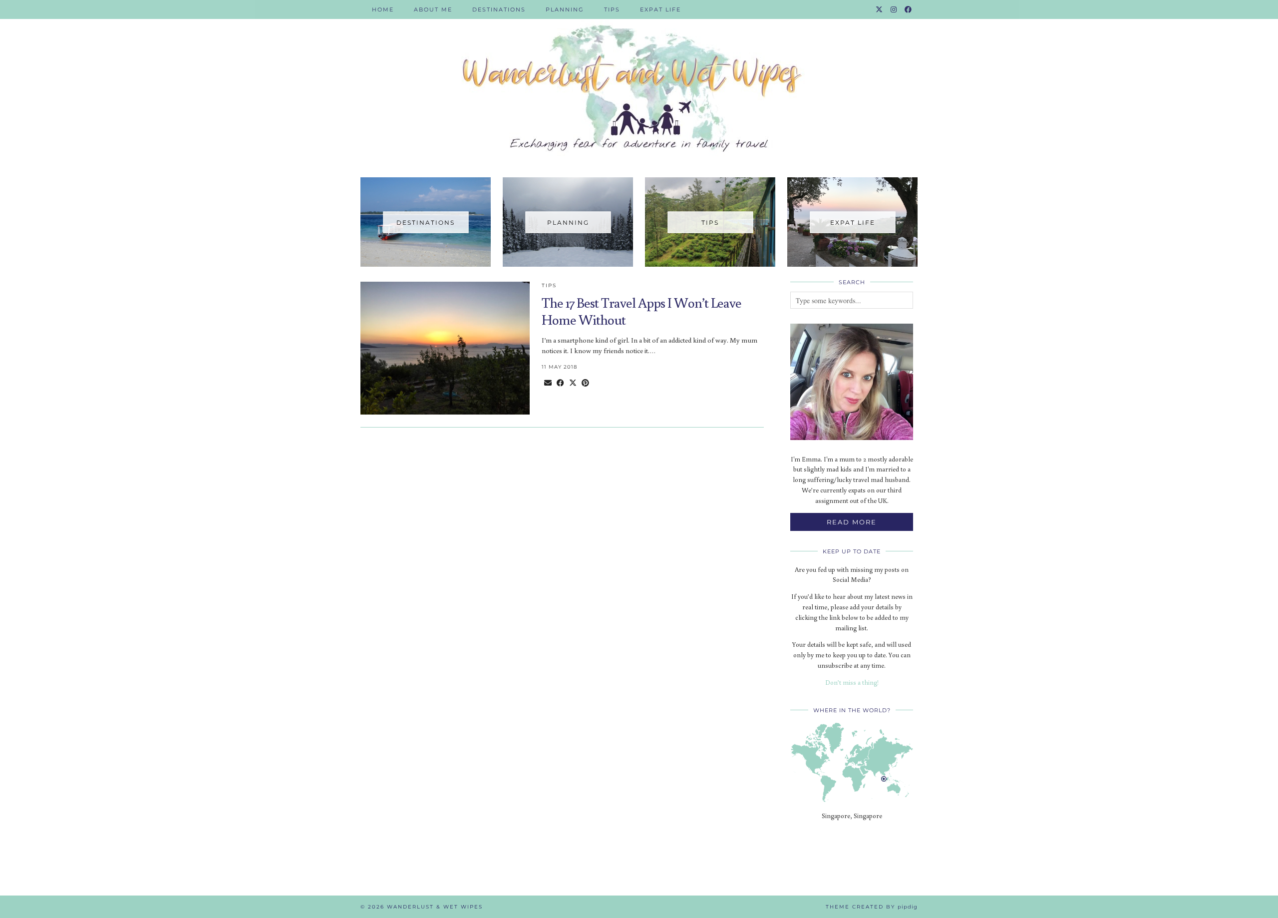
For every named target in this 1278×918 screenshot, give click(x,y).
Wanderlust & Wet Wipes (435, 907)
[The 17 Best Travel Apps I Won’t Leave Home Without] (445, 348)
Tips (612, 9)
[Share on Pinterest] (585, 383)
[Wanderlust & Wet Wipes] (639, 81)
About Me (433, 9)
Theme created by (872, 907)
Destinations (499, 9)
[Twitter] (880, 9)
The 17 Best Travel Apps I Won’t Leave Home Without (641, 311)
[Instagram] (894, 9)
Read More (852, 522)
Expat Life (660, 9)
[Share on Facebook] (560, 383)
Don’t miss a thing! (852, 682)
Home (383, 9)
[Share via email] (548, 383)
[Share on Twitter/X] (573, 383)
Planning (565, 9)
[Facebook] (909, 9)
